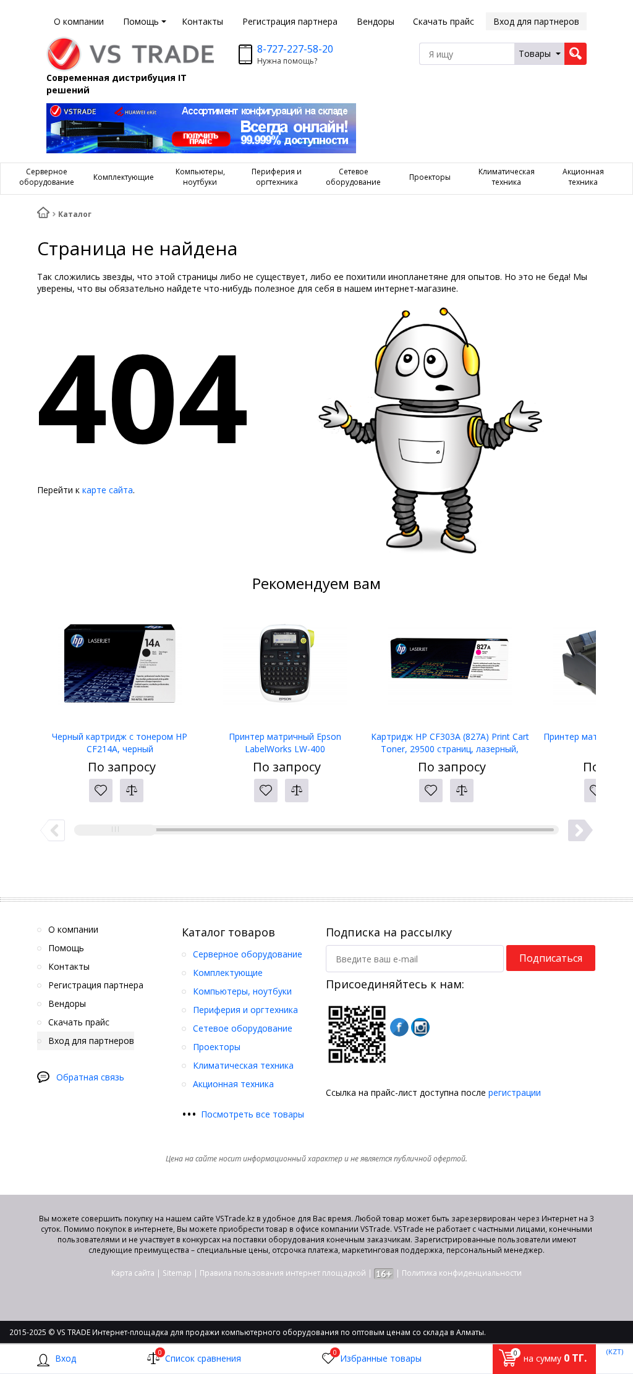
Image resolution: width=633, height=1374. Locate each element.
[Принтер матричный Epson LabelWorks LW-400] (284, 668)
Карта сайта (133, 1273)
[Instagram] (420, 1027)
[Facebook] (399, 1027)
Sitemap (177, 1273)
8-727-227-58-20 (295, 49)
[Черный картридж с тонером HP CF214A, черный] (119, 668)
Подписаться (550, 958)
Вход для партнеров (536, 21)
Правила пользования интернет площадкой (283, 1273)
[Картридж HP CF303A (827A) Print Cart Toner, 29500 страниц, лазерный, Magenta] (449, 668)
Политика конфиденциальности (462, 1273)
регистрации (514, 1092)
